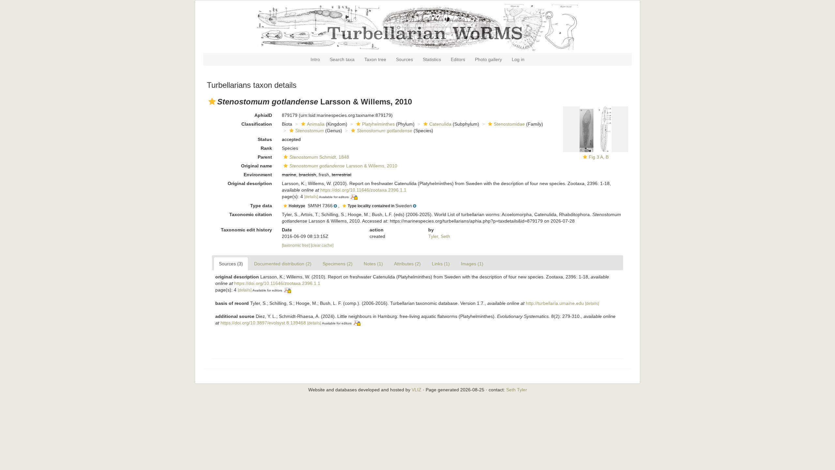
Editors (458, 59)
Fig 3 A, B (599, 157)
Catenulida (440, 124)
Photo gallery (488, 59)
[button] (212, 101)
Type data (261, 205)
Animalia (316, 124)
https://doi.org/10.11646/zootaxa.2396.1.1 (363, 190)
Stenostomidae (509, 124)
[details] (311, 197)
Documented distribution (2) (282, 263)
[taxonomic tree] (296, 245)
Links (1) (441, 263)
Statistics (432, 59)
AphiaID (263, 115)
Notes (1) (373, 263)
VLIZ (416, 389)
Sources (404, 59)
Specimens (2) (338, 263)
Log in (518, 59)
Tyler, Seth (439, 236)
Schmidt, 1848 (319, 157)
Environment (258, 174)
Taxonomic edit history (246, 229)
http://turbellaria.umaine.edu (555, 303)
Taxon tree (375, 59)
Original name (256, 165)
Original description (250, 183)
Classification (256, 124)
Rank (266, 148)
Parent (265, 157)
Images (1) (472, 263)
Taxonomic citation (250, 214)
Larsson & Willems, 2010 (343, 165)
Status (265, 139)
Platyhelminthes (378, 124)
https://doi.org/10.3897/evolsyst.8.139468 (263, 322)
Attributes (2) (407, 263)
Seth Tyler (516, 389)
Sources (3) (231, 263)
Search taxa (342, 59)
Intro (315, 59)
